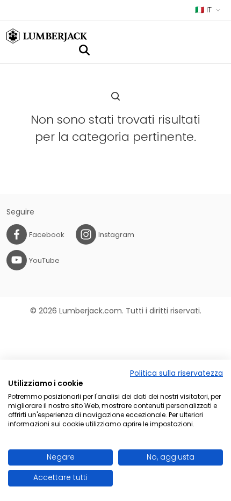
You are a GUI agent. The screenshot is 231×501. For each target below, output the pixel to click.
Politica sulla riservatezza (176, 373)
